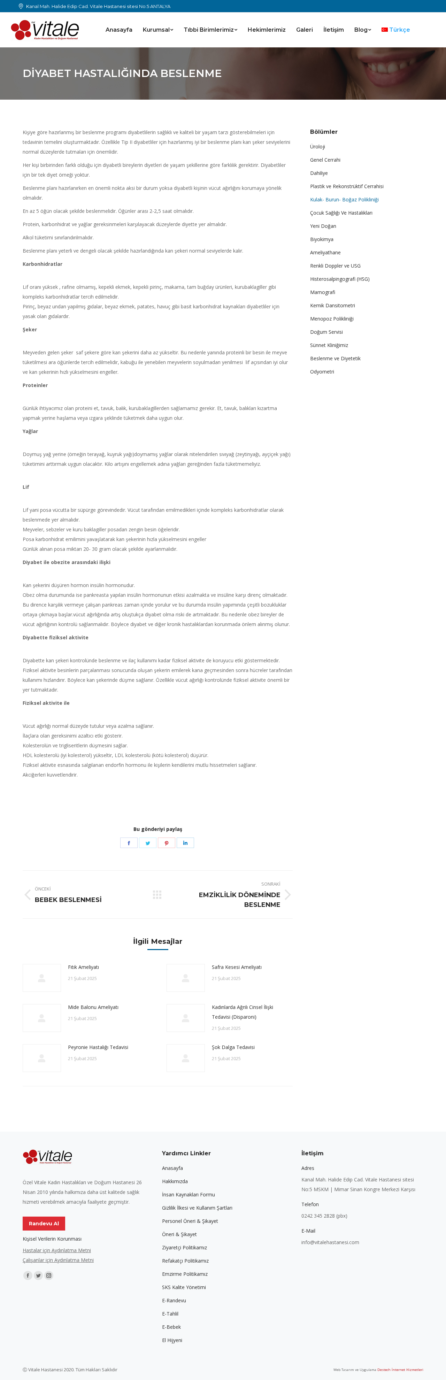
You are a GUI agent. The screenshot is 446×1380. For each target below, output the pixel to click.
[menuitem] (119, 30)
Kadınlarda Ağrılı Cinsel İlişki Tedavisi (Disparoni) (242, 1012)
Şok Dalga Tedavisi (233, 1047)
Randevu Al (44, 1223)
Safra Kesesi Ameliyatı (237, 967)
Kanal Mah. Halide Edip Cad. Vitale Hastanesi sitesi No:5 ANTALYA (98, 6)
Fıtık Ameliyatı (83, 967)
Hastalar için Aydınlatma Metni (57, 1250)
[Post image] (42, 978)
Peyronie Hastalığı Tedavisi (98, 1047)
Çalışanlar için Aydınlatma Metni (58, 1260)
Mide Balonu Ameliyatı (93, 1007)
